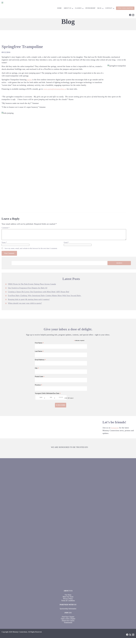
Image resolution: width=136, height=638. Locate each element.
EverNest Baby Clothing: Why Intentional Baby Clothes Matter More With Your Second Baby (44, 295)
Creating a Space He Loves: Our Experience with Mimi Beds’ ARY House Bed (38, 292)
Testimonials (68, 622)
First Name (39, 343)
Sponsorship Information (68, 609)
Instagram (115, 428)
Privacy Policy (68, 599)
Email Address (40, 360)
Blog (99, 8)
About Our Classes (68, 620)
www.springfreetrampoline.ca (54, 89)
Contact (108, 8)
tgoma (29, 80)
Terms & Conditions (68, 600)
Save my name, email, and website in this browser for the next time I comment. (31, 248)
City (37, 368)
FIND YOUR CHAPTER (125, 8)
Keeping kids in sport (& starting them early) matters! (29, 299)
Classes (78, 8)
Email (66, 242)
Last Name (39, 351)
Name (4, 242)
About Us (67, 8)
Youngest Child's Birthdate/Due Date (48, 393)
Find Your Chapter (68, 617)
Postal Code (39, 377)
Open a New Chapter (68, 619)
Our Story (68, 595)
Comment (5, 228)
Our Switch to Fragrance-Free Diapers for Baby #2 (27, 288)
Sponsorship (90, 8)
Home (59, 8)
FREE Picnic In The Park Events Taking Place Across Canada (32, 284)
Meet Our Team (68, 597)
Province (38, 385)
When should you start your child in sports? (25, 303)
